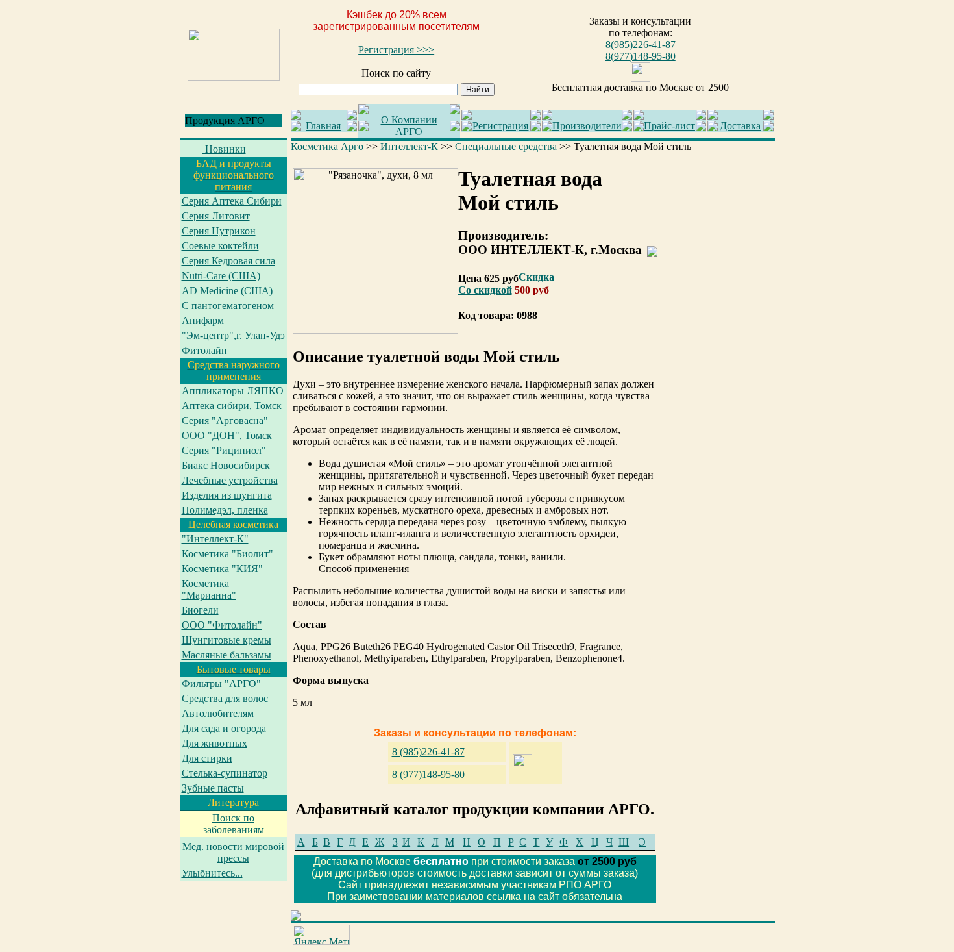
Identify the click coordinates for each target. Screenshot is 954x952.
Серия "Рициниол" (224, 450)
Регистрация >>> (396, 49)
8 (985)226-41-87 (428, 751)
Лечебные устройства (230, 480)
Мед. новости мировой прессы (233, 852)
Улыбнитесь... (212, 873)
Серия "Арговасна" (225, 420)
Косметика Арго (328, 146)
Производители (587, 125)
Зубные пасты (213, 788)
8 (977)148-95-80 (428, 774)
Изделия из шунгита (227, 495)
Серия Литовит (216, 215)
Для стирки (207, 758)
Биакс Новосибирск (226, 465)
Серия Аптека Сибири (232, 201)
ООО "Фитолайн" (222, 625)
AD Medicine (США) (227, 290)
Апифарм (203, 320)
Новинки (224, 149)
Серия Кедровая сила (228, 260)
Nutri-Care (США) (221, 275)
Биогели (200, 610)
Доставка (740, 125)
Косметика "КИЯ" (222, 568)
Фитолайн (204, 350)
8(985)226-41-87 (640, 44)
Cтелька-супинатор (224, 773)
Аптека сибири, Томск (232, 405)
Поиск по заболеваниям (233, 823)
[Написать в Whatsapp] (640, 78)
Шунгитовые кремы (226, 639)
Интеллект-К (409, 146)
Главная (323, 125)
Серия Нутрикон (219, 230)
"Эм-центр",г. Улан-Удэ (233, 335)
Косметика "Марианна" (209, 589)
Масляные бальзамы (226, 654)
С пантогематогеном (228, 305)
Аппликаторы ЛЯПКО (233, 390)
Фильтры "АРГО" (221, 683)
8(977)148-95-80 (640, 56)
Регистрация (500, 125)
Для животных (214, 743)
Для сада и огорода (224, 728)
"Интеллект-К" (215, 538)
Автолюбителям (218, 713)
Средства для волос (225, 698)
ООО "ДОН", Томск (227, 435)
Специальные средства (506, 146)
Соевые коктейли (220, 245)
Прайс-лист (669, 125)
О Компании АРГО (409, 125)
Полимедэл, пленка (225, 510)
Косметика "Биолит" (227, 553)
